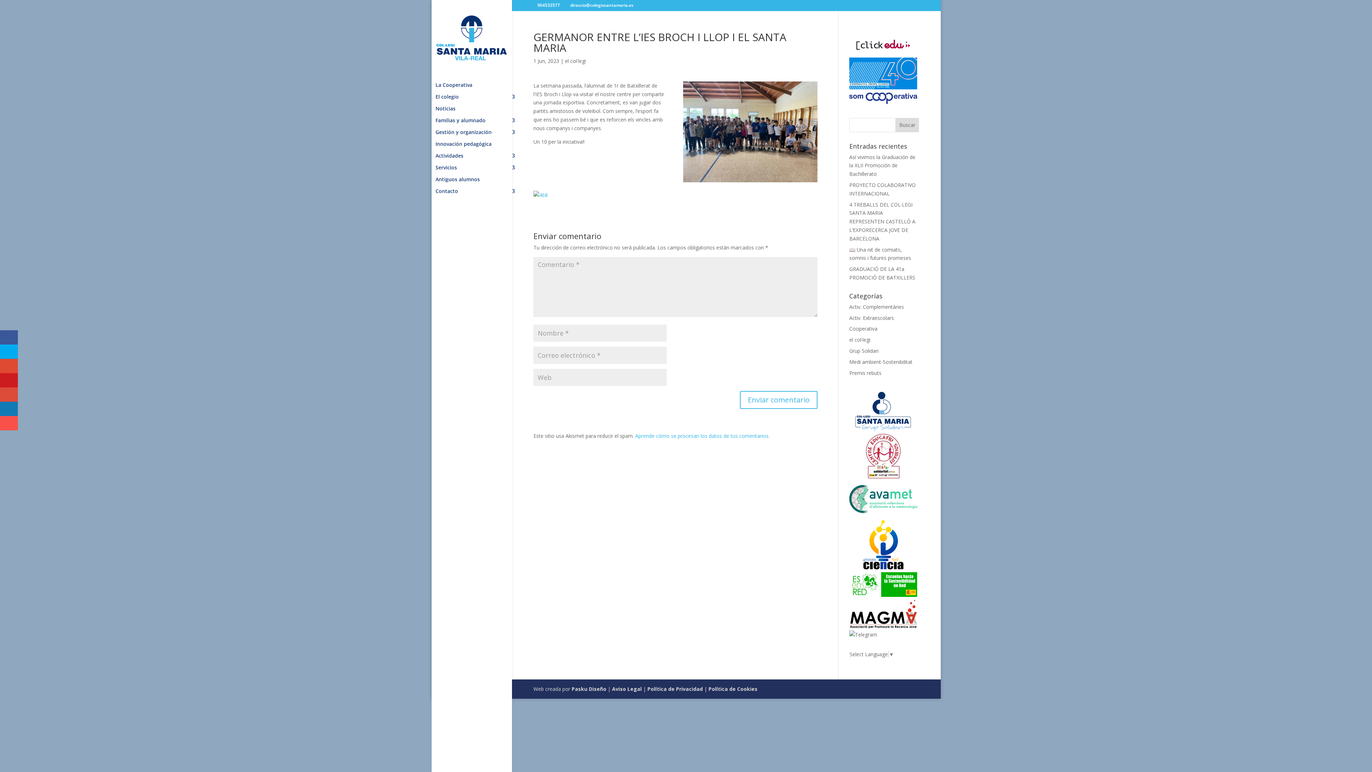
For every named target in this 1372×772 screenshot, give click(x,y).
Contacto (447, 191)
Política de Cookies (733, 689)
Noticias (446, 109)
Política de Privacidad (675, 689)
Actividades (449, 156)
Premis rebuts (865, 373)
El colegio (447, 97)
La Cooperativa (454, 85)
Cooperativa (863, 328)
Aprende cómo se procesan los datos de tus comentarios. (702, 435)
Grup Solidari (864, 350)
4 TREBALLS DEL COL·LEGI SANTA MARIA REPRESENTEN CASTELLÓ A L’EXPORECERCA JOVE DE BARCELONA (882, 221)
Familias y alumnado (461, 121)
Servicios (446, 168)
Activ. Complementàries (876, 306)
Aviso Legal (627, 689)
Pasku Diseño (589, 689)
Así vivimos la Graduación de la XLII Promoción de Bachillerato (882, 166)
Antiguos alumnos (458, 180)
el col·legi (575, 61)
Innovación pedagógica (464, 144)
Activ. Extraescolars (871, 318)
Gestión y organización (464, 132)
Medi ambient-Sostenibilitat (881, 361)
